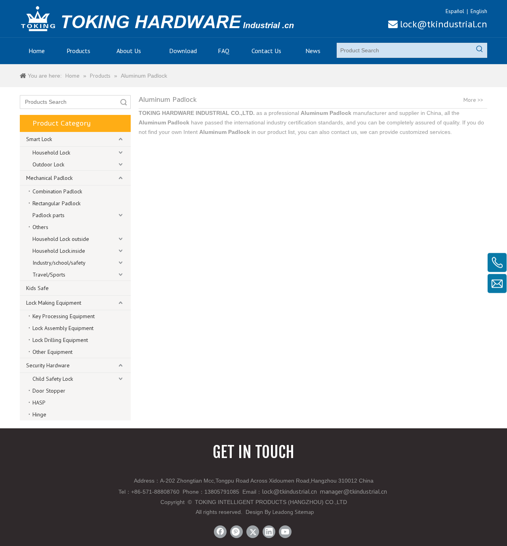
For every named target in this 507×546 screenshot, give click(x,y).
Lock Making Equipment (53, 302)
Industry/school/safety (59, 262)
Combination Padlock (57, 191)
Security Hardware (48, 365)
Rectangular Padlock (56, 203)
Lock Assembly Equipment (62, 328)
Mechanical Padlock (49, 177)
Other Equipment (52, 351)
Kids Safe (37, 288)
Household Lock (51, 152)
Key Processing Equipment (63, 316)
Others (40, 227)
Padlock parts (48, 215)
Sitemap (304, 511)
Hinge (39, 414)
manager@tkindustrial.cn (353, 491)
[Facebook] (220, 531)
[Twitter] (252, 531)
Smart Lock (39, 139)
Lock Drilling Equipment (60, 340)
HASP (39, 402)
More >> (473, 100)
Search (123, 102)
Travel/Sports (48, 274)
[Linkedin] (269, 531)
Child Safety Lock (52, 378)
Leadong (283, 511)
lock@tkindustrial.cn (437, 24)
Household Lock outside (60, 238)
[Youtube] (285, 531)
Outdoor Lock (48, 164)
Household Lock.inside (58, 250)
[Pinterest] (236, 531)
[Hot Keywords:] (480, 50)
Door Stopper (48, 390)
